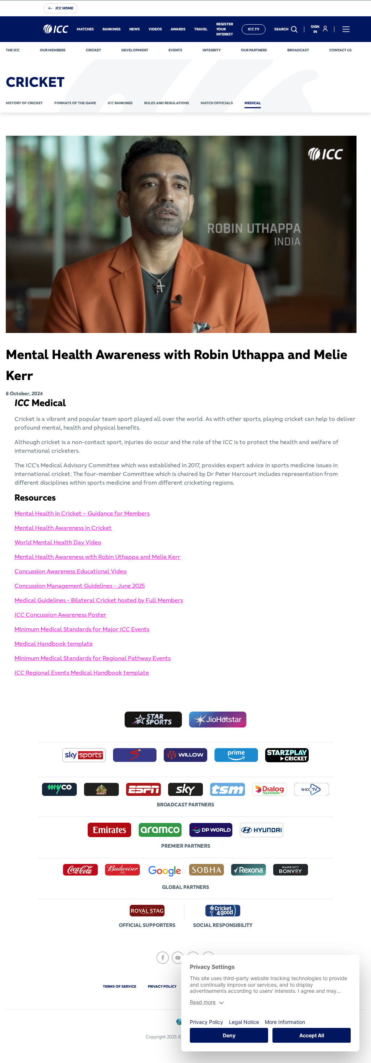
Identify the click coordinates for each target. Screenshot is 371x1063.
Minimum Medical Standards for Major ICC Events (81, 629)
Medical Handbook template (53, 643)
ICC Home (64, 8)
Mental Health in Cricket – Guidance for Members (82, 513)
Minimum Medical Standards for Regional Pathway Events (92, 658)
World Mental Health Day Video (57, 542)
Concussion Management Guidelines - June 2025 (79, 585)
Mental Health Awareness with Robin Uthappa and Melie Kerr (97, 556)
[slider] (23, 328)
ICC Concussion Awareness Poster (60, 614)
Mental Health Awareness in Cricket (63, 527)
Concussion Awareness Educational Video (70, 571)
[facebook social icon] (163, 958)
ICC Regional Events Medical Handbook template (81, 672)
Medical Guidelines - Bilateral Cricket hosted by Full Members (98, 600)
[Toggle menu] (346, 29)
